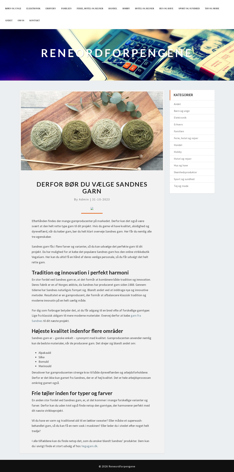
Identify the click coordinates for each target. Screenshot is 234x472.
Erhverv (51, 8)
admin (84, 199)
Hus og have (166, 8)
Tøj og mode (212, 8)
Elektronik (33, 8)
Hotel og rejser (144, 8)
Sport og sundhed (189, 8)
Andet (9, 20)
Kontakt (34, 20)
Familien (66, 8)
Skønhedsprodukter (185, 172)
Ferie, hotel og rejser (90, 8)
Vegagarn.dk (89, 446)
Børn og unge (13, 8)
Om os (21, 20)
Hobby (126, 8)
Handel (112, 8)
